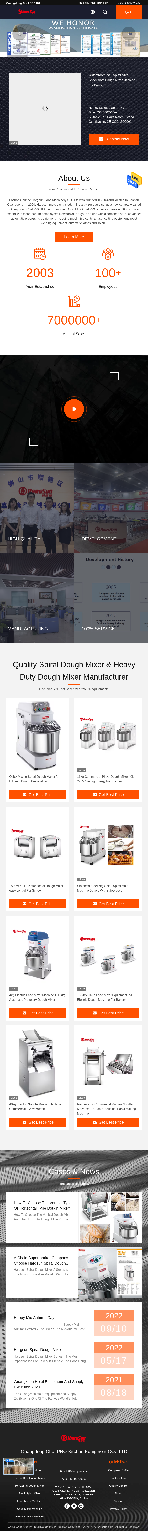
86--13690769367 (130, 2)
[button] (19, 34)
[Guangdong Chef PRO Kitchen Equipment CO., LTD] (27, 12)
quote (129, 12)
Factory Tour (118, 1477)
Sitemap (118, 1501)
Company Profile (118, 1470)
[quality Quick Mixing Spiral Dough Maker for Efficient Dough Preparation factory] (37, 736)
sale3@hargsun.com (95, 2)
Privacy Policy (118, 1508)
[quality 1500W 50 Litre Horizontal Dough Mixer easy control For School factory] (37, 845)
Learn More (74, 237)
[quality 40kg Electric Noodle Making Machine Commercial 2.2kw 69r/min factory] (37, 1064)
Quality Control (118, 1485)
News (118, 1493)
